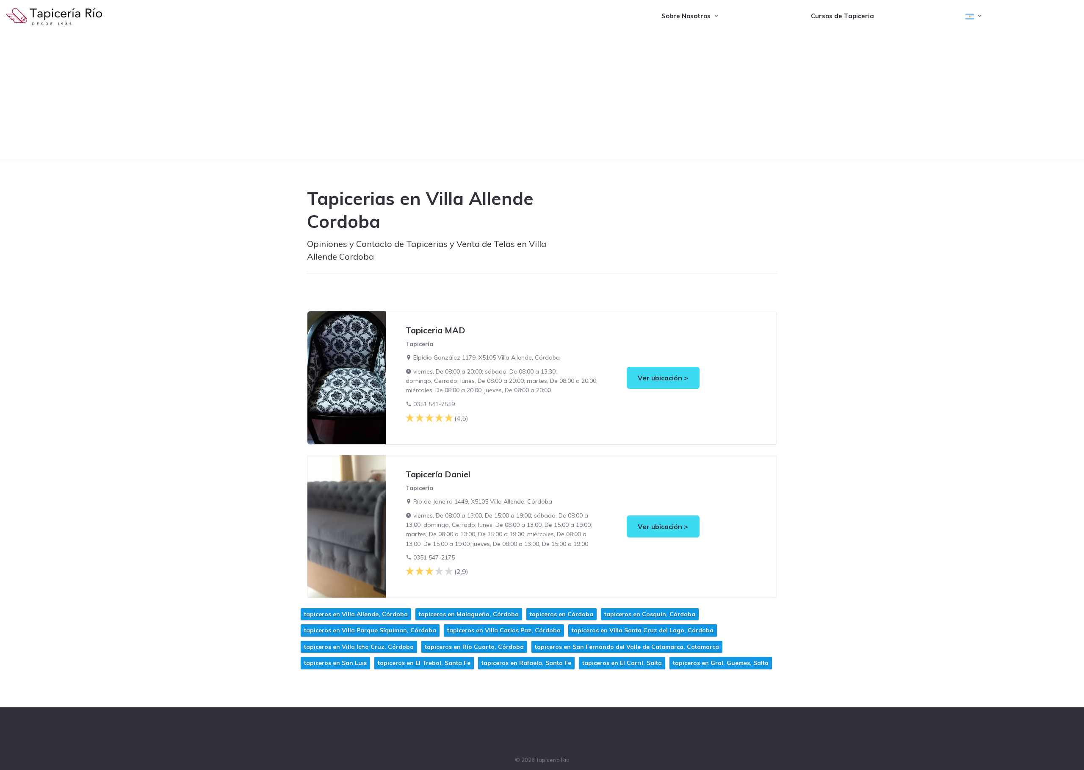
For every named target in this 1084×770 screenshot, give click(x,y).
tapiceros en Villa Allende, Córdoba (356, 614)
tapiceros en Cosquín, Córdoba (649, 614)
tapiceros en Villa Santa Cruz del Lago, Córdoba (642, 630)
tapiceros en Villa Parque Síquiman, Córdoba (370, 630)
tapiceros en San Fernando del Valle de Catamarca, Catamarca (627, 647)
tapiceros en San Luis (335, 663)
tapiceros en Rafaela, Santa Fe (526, 663)
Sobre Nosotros (686, 16)
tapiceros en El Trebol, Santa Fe (424, 663)
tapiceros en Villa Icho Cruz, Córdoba (359, 647)
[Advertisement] (542, 96)
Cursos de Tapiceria (842, 16)
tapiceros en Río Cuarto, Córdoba (474, 647)
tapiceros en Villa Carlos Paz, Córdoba (504, 630)
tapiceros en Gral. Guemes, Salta (721, 663)
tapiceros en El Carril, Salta (622, 663)
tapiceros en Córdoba (561, 614)
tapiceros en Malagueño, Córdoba (469, 614)
